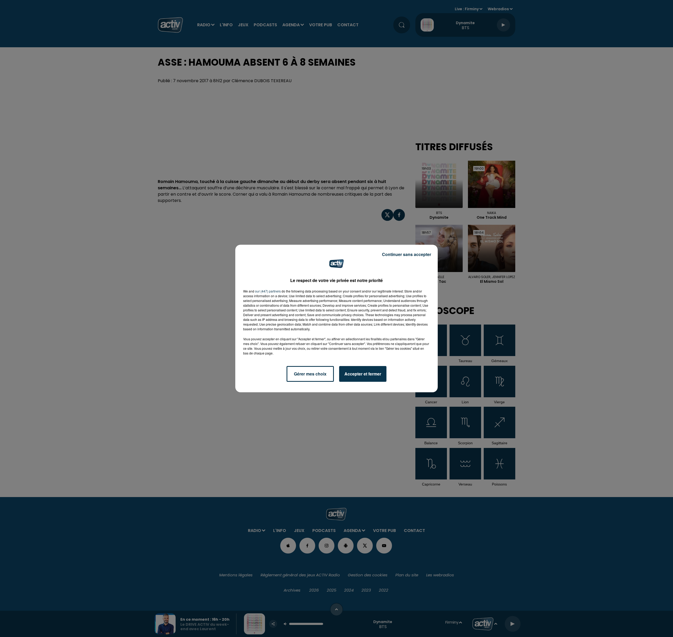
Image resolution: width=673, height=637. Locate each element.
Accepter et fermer (362, 374)
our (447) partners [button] (268, 291)
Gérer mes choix (310, 374)
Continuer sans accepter (406, 254)
